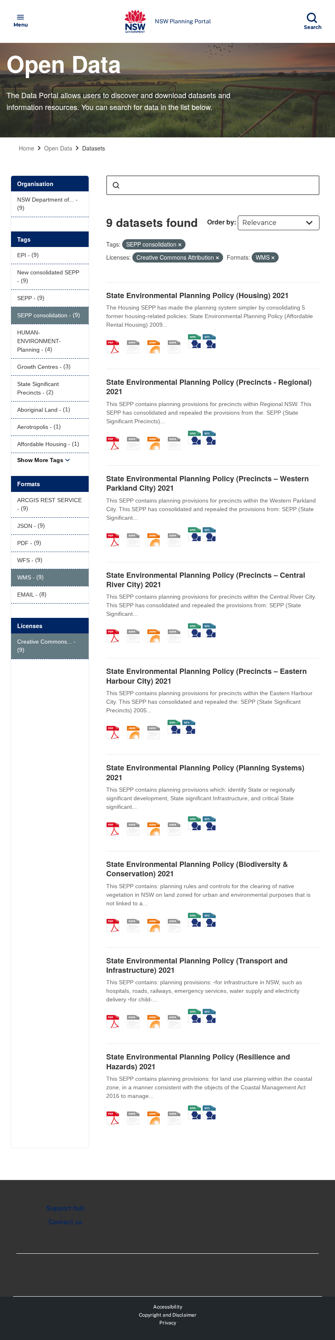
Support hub (65, 1208)
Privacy (167, 1323)
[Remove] (179, 244)
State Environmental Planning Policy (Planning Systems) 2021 (205, 772)
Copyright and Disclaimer (168, 1315)
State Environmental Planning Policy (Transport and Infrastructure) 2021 (197, 965)
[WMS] (194, 338)
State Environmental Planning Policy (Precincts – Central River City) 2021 (205, 580)
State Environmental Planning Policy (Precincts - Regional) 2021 (209, 387)
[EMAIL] (136, 338)
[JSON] (156, 338)
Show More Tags (40, 460)
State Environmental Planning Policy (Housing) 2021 (197, 295)
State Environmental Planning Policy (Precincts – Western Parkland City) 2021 (207, 483)
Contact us (65, 1222)
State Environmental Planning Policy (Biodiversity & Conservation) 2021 (197, 869)
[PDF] (115, 338)
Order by (220, 222)
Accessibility (167, 1307)
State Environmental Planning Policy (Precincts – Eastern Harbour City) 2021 (206, 676)
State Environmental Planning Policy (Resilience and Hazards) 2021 (198, 1061)
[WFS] (209, 338)
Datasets (93, 148)
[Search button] (116, 185)
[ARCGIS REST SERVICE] (177, 338)
